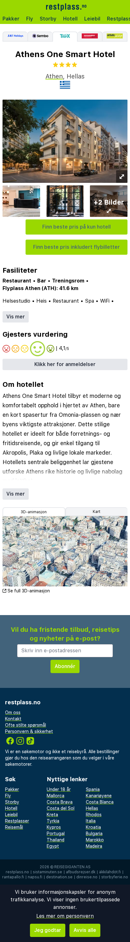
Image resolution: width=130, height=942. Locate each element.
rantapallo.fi (13, 877)
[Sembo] (39, 37)
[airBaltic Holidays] (115, 37)
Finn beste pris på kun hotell (76, 227)
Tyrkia (53, 820)
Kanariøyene (99, 795)
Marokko (95, 839)
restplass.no (17, 872)
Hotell (70, 19)
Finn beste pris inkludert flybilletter (76, 247)
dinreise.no (87, 877)
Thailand (55, 839)
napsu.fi (35, 877)
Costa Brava (60, 802)
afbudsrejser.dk (80, 872)
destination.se (59, 877)
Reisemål (14, 827)
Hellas (92, 808)
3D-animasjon (34, 512)
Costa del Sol (60, 808)
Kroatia (93, 827)
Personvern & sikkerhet (29, 731)
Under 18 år (59, 789)
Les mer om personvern (65, 916)
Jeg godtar (47, 930)
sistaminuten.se (47, 872)
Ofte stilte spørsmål (25, 725)
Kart (96, 511)
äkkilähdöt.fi (110, 872)
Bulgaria (94, 833)
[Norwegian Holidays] (90, 37)
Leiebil (92, 19)
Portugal (56, 833)
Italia (91, 820)
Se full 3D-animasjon (29, 590)
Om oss (13, 712)
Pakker (11, 19)
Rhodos (94, 814)
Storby (48, 19)
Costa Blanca (100, 802)
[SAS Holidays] (15, 37)
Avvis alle (85, 930)
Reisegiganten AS (72, 867)
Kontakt (13, 718)
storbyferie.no (114, 877)
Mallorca (55, 795)
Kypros (54, 827)
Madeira (94, 846)
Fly (29, 19)
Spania (93, 789)
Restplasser (17, 820)
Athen (54, 76)
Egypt (53, 846)
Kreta (52, 814)
